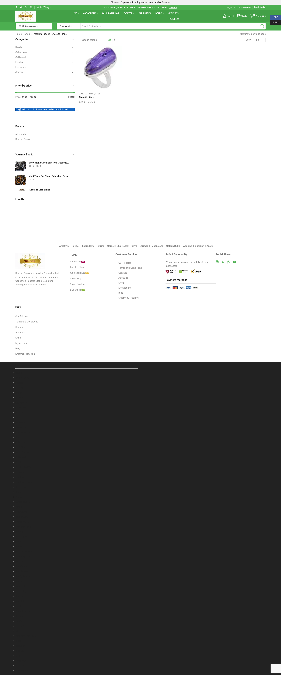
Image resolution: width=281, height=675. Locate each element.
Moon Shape (22, 452)
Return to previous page (253, 34)
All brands (20, 134)
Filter (71, 97)
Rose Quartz (21, 516)
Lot (17, 631)
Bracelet (19, 601)
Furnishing (20, 67)
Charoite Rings (86, 97)
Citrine (100, 246)
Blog (120, 292)
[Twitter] (26, 7)
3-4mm (19, 387)
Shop (27, 34)
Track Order (260, 7)
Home (19, 34)
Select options (100, 69)
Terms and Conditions (130, 267)
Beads (158, 13)
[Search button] (262, 26)
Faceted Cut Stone (24, 467)
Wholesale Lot (110, 13)
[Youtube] (21, 7)
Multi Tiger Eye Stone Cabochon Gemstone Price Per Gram (49, 176)
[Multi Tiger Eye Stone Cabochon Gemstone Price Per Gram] (20, 180)
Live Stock (20, 660)
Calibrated (145, 13)
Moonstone (157, 246)
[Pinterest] (222, 261)
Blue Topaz (122, 246)
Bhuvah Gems (22, 139)
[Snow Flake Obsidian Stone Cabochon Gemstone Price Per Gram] (20, 166)
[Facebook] (16, 7)
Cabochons (89, 13)
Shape (18, 437)
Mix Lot (19, 581)
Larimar (144, 246)
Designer (19, 645)
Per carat (20, 472)
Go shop (173, 7)
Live (75, 13)
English (230, 7)
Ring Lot (90, 94)
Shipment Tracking (128, 297)
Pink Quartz (21, 511)
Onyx (134, 246)
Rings (97, 94)
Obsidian (199, 246)
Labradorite (88, 246)
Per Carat (20, 412)
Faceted (128, 13)
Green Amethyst (23, 551)
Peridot (75, 246)
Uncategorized (22, 670)
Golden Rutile (173, 246)
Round (18, 392)
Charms (19, 616)
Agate (210, 246)
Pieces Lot (20, 427)
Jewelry (173, 13)
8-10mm (19, 397)
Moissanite (21, 586)
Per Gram (20, 417)
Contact (122, 272)
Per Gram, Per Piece (25, 636)
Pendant (19, 626)
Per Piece (20, 422)
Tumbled (174, 19)
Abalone (187, 246)
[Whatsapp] (228, 261)
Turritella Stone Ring (39, 189)
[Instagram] (31, 7)
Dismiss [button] (166, 2)
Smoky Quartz (22, 521)
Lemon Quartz (22, 501)
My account (124, 287)
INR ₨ (274, 22)
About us (123, 277)
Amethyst (64, 246)
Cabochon (20, 407)
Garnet (110, 246)
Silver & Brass (22, 611)
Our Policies (124, 262)
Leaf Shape (21, 447)
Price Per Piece (23, 526)
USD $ (274, 16)
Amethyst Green (23, 482)
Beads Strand (22, 377)
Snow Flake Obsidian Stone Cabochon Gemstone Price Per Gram (49, 162)
